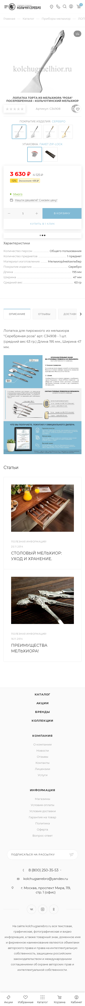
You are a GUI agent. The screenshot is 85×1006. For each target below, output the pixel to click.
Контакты (42, 762)
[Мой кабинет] (71, 7)
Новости (42, 750)
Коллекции (42, 720)
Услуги (43, 775)
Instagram (42, 909)
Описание (17, 314)
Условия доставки (42, 811)
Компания (42, 735)
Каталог (43, 694)
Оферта (42, 829)
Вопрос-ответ (42, 835)
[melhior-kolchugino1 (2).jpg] (42, 404)
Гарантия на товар (42, 817)
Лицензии (42, 769)
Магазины (42, 799)
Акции (42, 703)
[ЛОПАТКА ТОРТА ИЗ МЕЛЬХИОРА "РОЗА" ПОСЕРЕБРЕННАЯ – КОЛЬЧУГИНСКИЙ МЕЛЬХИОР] (42, 69)
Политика (42, 823)
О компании (42, 744)
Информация (42, 790)
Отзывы (44, 314)
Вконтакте (31, 909)
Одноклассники (53, 909)
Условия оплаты (42, 805)
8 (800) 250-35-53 (43, 870)
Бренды (42, 712)
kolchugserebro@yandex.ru (45, 879)
